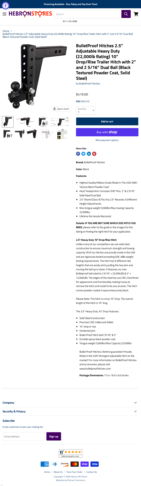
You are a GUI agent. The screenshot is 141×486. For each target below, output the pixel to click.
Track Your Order (74, 472)
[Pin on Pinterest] (94, 154)
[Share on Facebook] (78, 154)
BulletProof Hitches (89, 83)
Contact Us (91, 472)
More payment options (107, 140)
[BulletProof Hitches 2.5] (7, 121)
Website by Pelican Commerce (70, 480)
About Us (58, 472)
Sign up (53, 436)
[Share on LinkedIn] (89, 154)
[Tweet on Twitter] (83, 154)
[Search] (126, 14)
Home (6, 30)
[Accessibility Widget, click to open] (5, 5)
